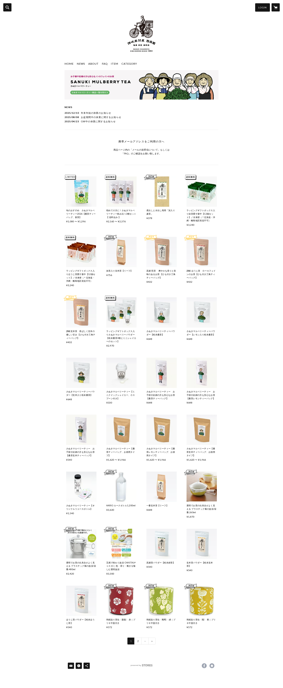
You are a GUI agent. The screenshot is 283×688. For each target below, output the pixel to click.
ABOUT (93, 63)
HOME (69, 63)
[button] (262, 7)
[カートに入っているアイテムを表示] (276, 7)
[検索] (7, 7)
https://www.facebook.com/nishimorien (204, 665)
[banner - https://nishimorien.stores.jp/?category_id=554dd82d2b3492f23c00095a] (141, 85)
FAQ (105, 63)
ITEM (114, 63)
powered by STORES (142, 666)
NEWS (81, 63)
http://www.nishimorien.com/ (211, 665)
